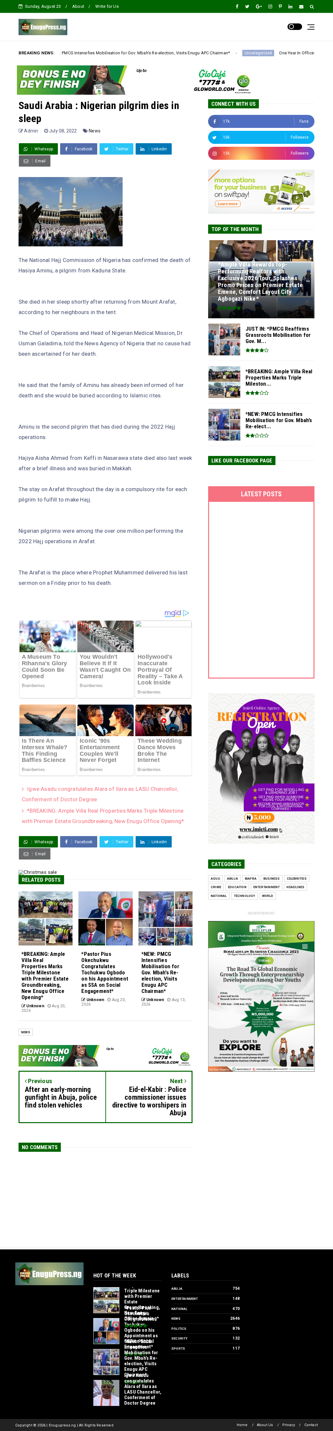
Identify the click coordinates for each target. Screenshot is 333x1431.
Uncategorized (201, 53)
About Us (265, 1425)
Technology (244, 896)
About (78, 6)
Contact (311, 1425)
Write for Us (106, 6)
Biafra (251, 878)
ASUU (215, 878)
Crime (216, 887)
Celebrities (297, 878)
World (267, 896)
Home (242, 1425)
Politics (179, 1328)
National (219, 896)
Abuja (232, 878)
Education (237, 887)
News (94, 130)
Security (179, 1338)
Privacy (288, 1425)
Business (271, 878)
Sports (178, 1348)
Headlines (295, 887)
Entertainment (266, 887)
